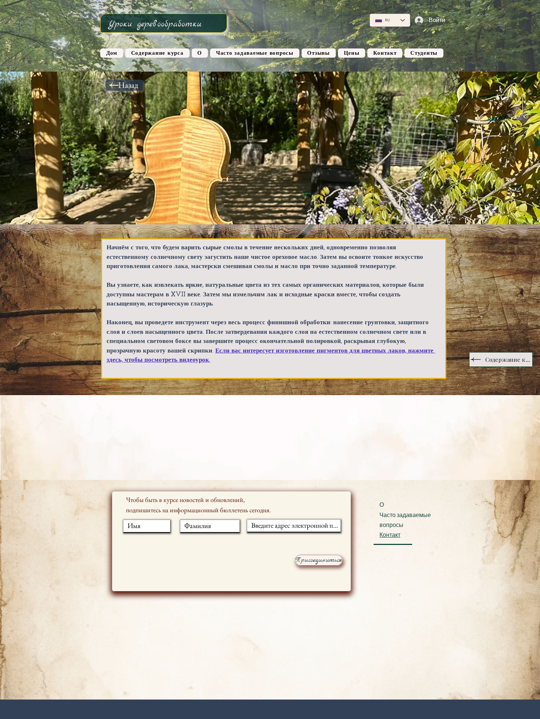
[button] (501, 359)
